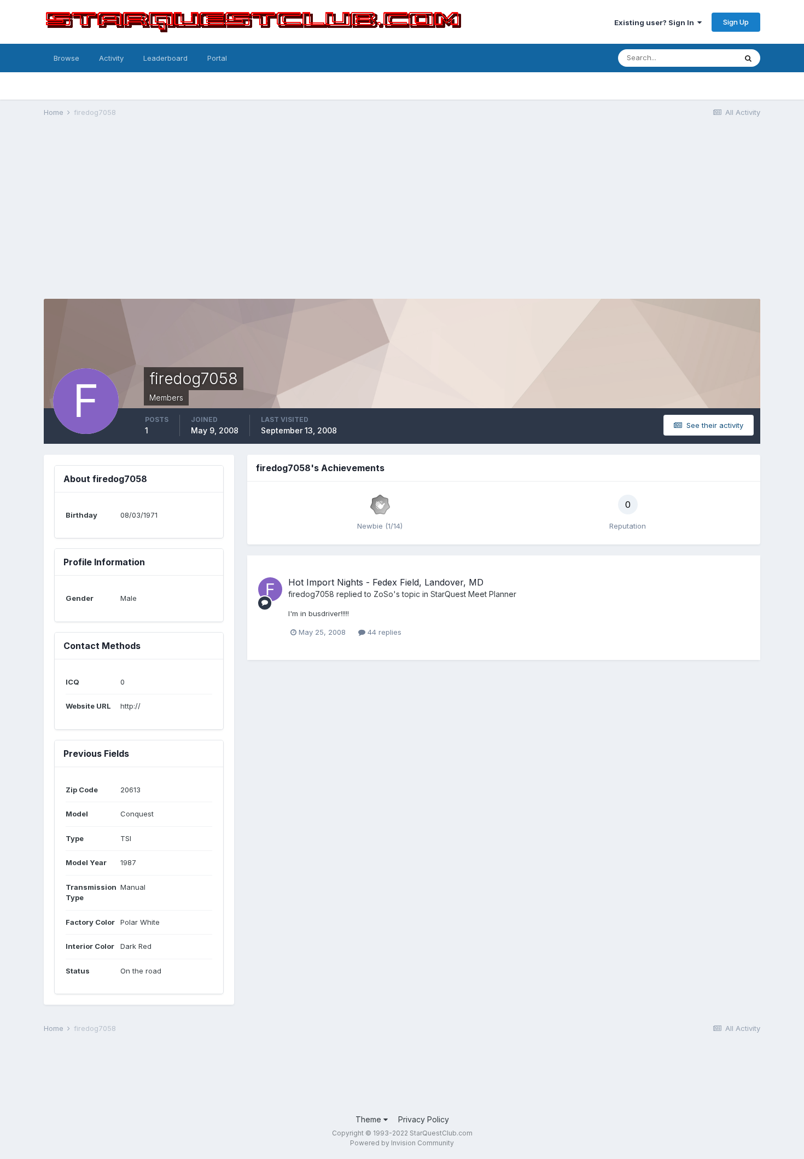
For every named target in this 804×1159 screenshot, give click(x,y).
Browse (66, 58)
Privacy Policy (423, 1119)
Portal (217, 58)
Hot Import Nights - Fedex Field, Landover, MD (385, 582)
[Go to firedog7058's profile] (270, 589)
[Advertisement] (402, 211)
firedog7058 (311, 594)
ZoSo (383, 594)
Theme (369, 1119)
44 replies (383, 632)
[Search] (748, 58)
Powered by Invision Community (402, 1143)
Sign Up (736, 22)
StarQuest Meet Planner (473, 594)
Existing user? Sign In (655, 22)
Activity (111, 58)
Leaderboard (165, 58)
